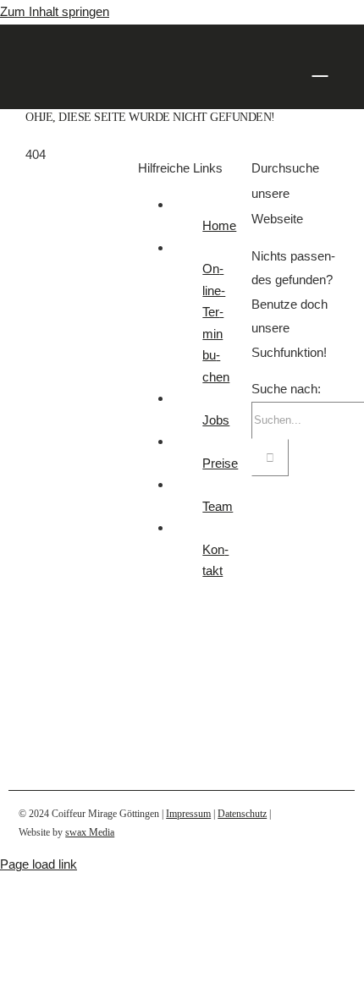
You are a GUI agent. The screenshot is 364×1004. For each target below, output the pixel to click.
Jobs (215, 420)
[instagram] (339, 823)
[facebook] (312, 823)
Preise (220, 463)
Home (219, 225)
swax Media (89, 832)
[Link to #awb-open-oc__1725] (320, 66)
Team (217, 506)
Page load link (38, 864)
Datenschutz (242, 814)
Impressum (188, 814)
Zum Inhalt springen (54, 11)
